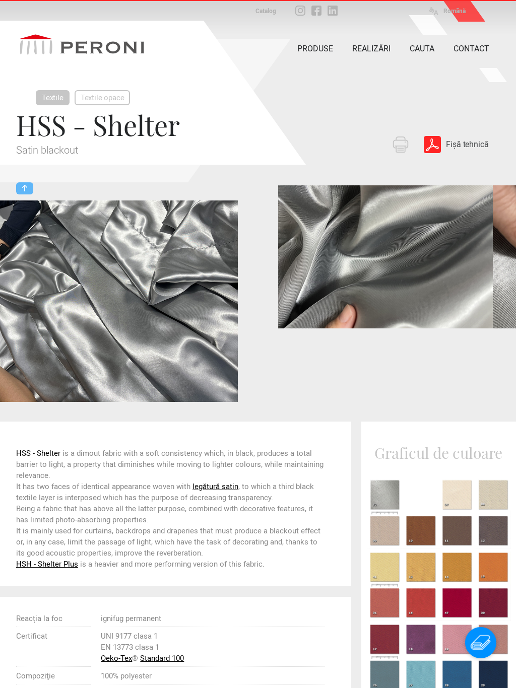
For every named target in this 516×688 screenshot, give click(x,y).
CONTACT (471, 48)
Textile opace (102, 97)
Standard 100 (162, 658)
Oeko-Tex (116, 658)
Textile (52, 97)
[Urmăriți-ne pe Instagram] (300, 11)
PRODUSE (315, 48)
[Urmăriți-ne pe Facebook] (316, 11)
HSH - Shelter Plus (47, 564)
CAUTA (422, 48)
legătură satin (215, 486)
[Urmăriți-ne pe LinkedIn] (333, 11)
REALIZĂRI (371, 48)
